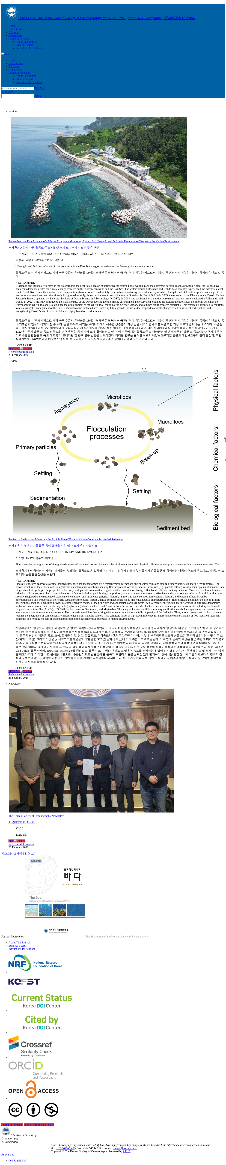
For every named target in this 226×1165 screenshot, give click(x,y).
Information (27, 351)
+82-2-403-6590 (65, 1148)
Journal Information (19, 38)
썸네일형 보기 (28, 853)
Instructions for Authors (29, 48)
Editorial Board (24, 44)
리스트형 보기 (10, 853)
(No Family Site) (17, 1160)
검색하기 (39, 88)
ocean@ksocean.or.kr (125, 1148)
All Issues (13, 32)
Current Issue (15, 28)
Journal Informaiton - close (39, 1124)
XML (17, 348)
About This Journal (26, 41)
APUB (126, 1151)
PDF (11, 348)
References (14, 351)
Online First (15, 35)
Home (11, 25)
